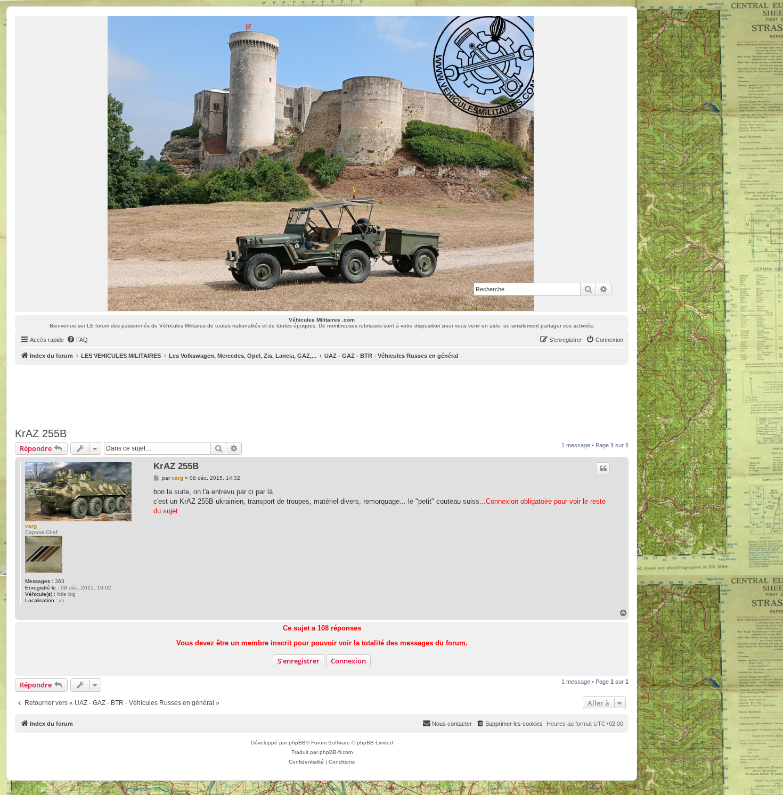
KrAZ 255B (41, 433)
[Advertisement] (322, 394)
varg (31, 526)
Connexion (348, 661)
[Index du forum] (321, 163)
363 (59, 581)
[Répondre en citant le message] (603, 468)
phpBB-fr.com (336, 752)
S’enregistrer (299, 661)
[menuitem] (77, 339)
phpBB (297, 742)
